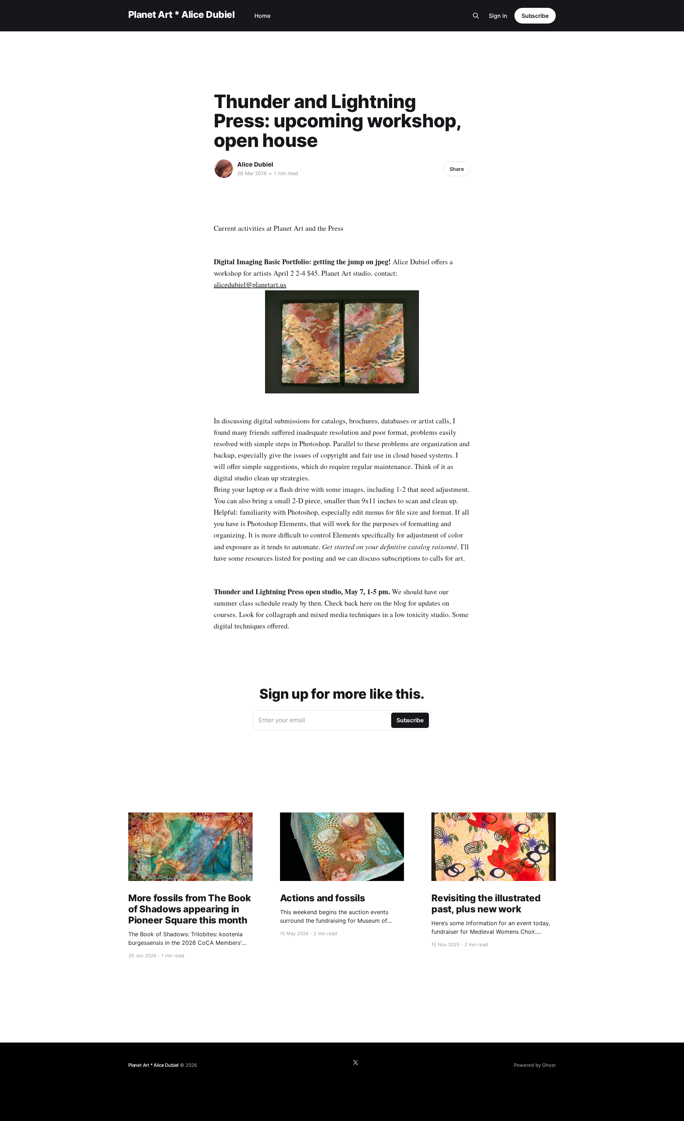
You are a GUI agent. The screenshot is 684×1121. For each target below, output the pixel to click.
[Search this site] (476, 15)
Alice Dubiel (255, 164)
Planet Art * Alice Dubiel (181, 15)
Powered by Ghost (535, 1065)
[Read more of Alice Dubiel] (224, 169)
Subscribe (535, 15)
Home (262, 15)
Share (457, 169)
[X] (355, 1062)
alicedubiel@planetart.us (250, 284)
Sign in (498, 15)
